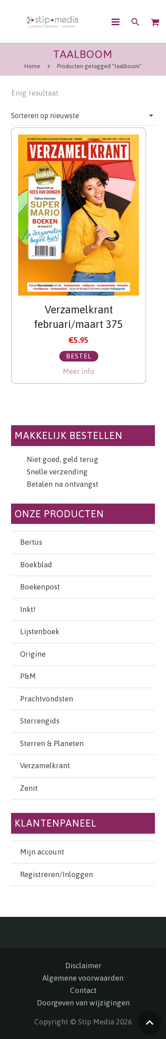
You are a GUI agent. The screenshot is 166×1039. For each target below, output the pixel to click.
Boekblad (36, 564)
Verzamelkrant (45, 765)
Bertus (31, 542)
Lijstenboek (39, 631)
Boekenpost (40, 586)
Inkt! (27, 609)
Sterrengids (39, 720)
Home (32, 66)
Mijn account (42, 851)
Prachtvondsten (46, 698)
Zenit (29, 788)
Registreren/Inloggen (56, 874)
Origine (33, 654)
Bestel (79, 356)
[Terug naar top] (150, 1023)
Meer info (78, 371)
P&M (28, 676)
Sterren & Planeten (52, 743)
